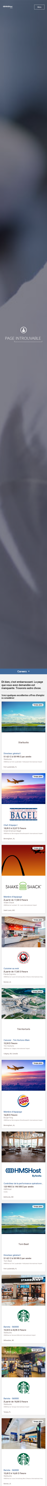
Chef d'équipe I (10, 825)
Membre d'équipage (13, 897)
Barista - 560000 (11, 1327)
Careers (22, 671)
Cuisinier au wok (11, 968)
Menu (39, 7)
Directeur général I (12, 753)
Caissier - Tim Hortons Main (17, 1040)
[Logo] (12, 8)
